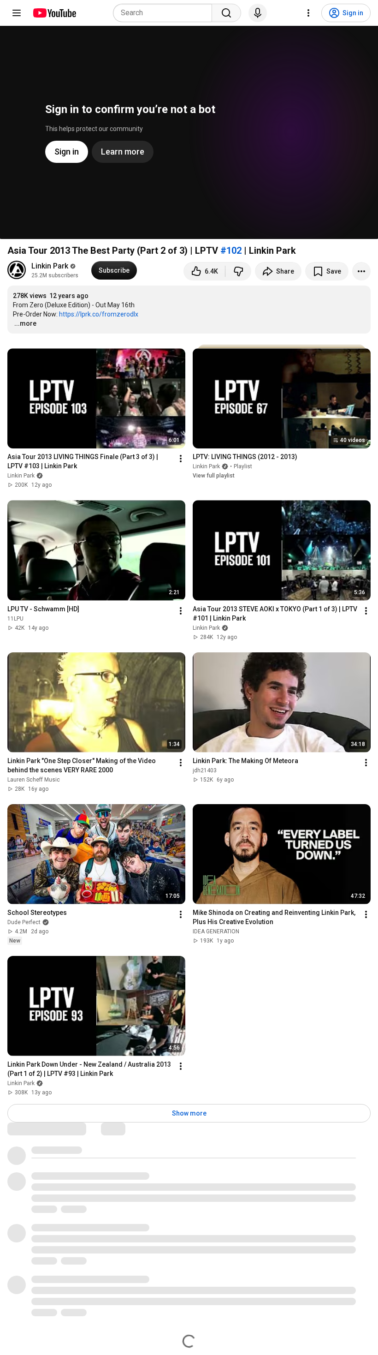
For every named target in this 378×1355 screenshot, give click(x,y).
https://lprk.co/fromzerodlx (98, 314)
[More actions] (361, 271)
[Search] (226, 13)
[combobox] (165, 12)
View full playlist (214, 475)
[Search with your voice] (257, 13)
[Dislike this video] (238, 271)
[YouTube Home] (54, 13)
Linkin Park (49, 266)
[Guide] (16, 12)
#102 (231, 250)
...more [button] (25, 323)
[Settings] (308, 12)
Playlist (243, 466)
